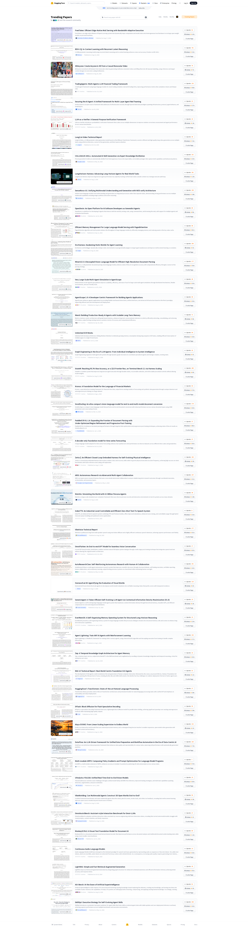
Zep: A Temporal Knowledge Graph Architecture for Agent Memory (102, 653)
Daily (160, 17)
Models (114, 3)
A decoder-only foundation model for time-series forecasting (100, 440)
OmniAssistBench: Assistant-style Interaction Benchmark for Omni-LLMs (105, 813)
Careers (114, 924)
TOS (74, 924)
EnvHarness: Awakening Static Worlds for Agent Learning (98, 245)
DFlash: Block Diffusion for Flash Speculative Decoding (97, 706)
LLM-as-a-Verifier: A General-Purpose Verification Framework (100, 119)
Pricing (174, 3)
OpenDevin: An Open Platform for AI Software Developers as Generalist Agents (107, 208)
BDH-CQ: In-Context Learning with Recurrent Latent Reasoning (101, 49)
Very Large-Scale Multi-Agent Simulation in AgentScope (98, 279)
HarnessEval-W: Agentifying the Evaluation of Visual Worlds (100, 583)
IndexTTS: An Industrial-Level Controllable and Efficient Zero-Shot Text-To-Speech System (112, 511)
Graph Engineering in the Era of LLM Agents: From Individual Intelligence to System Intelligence (115, 351)
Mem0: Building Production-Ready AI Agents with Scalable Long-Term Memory (107, 315)
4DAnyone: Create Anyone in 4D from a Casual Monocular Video (101, 66)
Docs (156, 3)
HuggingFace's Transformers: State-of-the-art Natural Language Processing (107, 688)
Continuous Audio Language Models (90, 849)
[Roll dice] (145, 17)
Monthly (172, 17)
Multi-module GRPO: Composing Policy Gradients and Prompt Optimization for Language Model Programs (119, 761)
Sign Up (193, 3)
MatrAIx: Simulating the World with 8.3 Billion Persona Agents (100, 494)
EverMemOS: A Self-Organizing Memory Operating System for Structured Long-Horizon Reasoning (116, 617)
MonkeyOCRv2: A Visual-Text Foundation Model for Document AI (102, 831)
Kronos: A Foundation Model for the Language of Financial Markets (103, 386)
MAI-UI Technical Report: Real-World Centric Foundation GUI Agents (103, 671)
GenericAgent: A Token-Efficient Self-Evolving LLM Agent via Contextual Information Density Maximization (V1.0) (122, 600)
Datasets (125, 3)
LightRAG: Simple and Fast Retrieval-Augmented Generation (100, 867)
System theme (58, 924)
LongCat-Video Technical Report (88, 137)
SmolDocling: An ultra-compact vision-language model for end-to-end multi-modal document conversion (118, 404)
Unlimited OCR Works (84, 333)
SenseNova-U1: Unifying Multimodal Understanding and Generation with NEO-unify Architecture (115, 190)
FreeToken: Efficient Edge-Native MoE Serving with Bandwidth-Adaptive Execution (109, 30)
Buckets (145, 3)
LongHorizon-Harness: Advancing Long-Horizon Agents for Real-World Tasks (107, 173)
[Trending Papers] (177, 17)
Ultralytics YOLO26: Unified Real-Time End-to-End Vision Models (101, 777)
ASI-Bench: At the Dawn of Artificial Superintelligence (97, 884)
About (100, 924)
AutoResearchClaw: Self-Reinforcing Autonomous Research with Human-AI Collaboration (112, 564)
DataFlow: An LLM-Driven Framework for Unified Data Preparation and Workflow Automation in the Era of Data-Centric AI (125, 742)
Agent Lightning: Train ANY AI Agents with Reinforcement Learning (103, 635)
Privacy (87, 924)
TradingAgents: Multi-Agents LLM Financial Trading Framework (101, 84)
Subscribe (142, 8)
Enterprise (165, 3)
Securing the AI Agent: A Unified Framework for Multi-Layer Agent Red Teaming (108, 101)
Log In (186, 3)
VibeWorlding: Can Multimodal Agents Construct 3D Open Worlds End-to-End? (107, 795)
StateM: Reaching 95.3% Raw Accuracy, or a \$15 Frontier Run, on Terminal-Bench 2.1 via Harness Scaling (118, 368)
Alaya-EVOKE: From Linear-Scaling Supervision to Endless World (101, 724)
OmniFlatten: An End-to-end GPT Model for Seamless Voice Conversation (105, 546)
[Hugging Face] (127, 924)
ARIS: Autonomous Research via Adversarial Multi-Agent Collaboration (104, 475)
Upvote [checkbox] (189, 30)
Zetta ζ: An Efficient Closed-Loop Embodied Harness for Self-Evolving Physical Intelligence (112, 457)
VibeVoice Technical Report (86, 529)
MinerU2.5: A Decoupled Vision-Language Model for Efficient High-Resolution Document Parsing (115, 262)
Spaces (134, 3)
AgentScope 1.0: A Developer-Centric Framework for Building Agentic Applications (109, 297)
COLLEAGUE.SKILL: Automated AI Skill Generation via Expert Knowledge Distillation (110, 156)
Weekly (165, 17)
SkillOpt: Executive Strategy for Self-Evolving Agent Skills (99, 902)
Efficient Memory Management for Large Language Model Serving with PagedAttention (111, 227)
